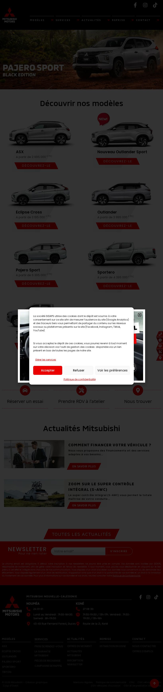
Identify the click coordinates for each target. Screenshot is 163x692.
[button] (139, 314)
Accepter (48, 370)
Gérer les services (45, 359)
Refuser (78, 370)
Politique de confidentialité (80, 379)
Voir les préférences (112, 370)
